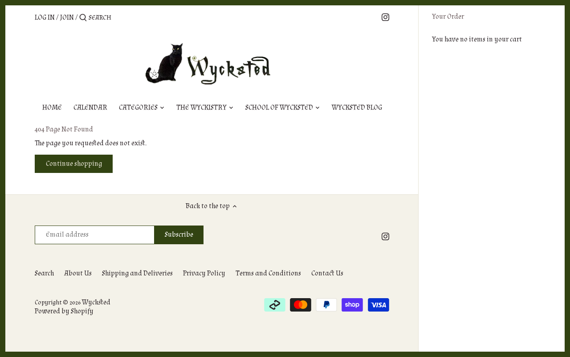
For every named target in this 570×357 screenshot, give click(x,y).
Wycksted (96, 302)
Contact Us (327, 273)
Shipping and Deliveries (137, 273)
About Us (78, 273)
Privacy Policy (204, 273)
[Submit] (83, 18)
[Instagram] (385, 17)
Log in (45, 17)
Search (44, 273)
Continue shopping (74, 163)
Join (67, 17)
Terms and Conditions (268, 273)
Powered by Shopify (64, 311)
